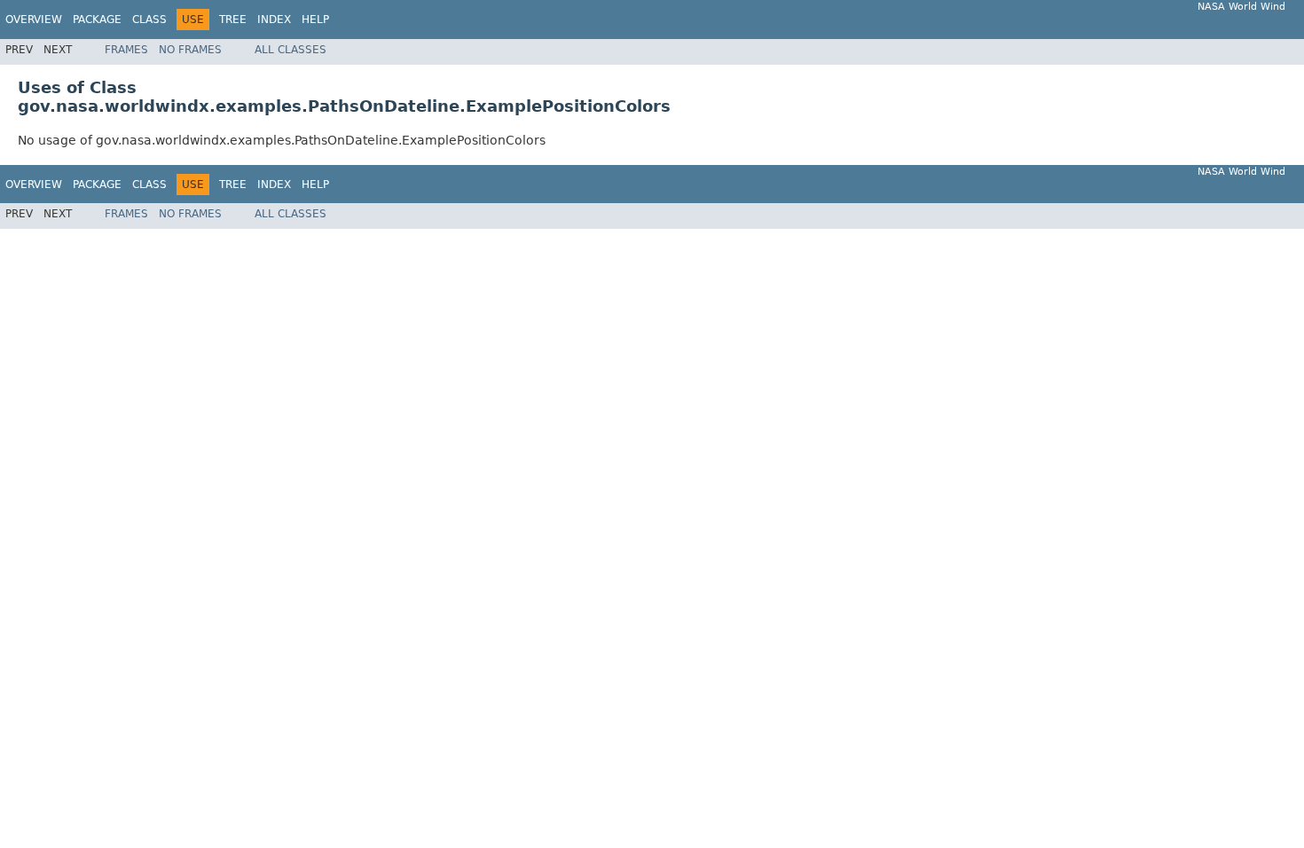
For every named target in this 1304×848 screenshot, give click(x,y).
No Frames (190, 49)
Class (149, 19)
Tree (233, 19)
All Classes (290, 49)
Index (274, 19)
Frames (126, 49)
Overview (33, 19)
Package (97, 19)
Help (315, 19)
